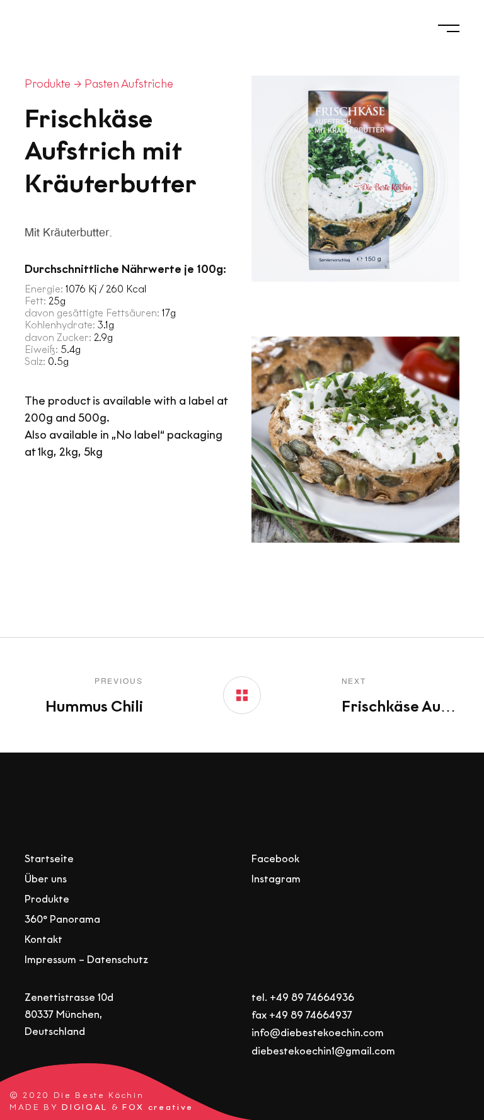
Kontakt (43, 939)
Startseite (49, 859)
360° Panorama (62, 919)
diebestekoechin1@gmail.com (323, 1051)
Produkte (48, 84)
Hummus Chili (94, 706)
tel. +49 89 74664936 (302, 997)
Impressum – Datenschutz (86, 960)
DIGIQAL (85, 1107)
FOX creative (157, 1107)
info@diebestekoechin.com (317, 1033)
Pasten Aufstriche (128, 84)
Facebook (275, 859)
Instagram (276, 879)
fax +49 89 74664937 (301, 1015)
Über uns (46, 879)
